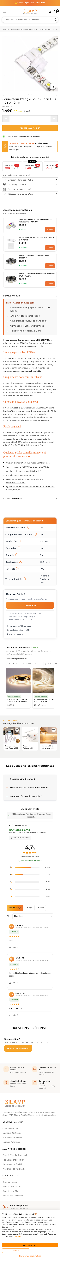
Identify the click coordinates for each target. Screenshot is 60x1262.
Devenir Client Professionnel (15, 1155)
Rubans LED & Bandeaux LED (22, 29)
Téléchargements (12, 499)
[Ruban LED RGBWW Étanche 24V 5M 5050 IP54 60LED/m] (11, 279)
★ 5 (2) (30, 908)
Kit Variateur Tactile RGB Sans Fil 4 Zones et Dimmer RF (36, 239)
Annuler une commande (13, 1196)
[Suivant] (56, 95)
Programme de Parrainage (14, 1169)
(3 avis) (27, 111)
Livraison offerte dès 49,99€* (20, 180)
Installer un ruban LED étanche (20, 475)
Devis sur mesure (10, 1182)
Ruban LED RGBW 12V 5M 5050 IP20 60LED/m (34, 257)
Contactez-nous (30, 605)
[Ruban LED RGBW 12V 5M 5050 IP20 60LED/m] (11, 261)
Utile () (15, 947)
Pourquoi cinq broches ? (22, 779)
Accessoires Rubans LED (45, 29)
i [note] (28, 527)
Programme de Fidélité (12, 1164)
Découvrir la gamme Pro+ (16, 659)
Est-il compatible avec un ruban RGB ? (29, 787)
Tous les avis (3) (15, 908)
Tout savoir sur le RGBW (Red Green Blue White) (28, 467)
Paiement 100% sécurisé (19, 175)
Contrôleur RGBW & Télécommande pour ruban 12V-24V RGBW (35, 221)
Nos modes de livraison (12, 1138)
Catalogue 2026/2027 (12, 1133)
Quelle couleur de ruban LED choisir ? (23, 471)
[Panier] (55, 11)
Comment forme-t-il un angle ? (26, 796)
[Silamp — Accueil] (15, 1103)
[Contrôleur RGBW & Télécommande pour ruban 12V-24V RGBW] (11, 225)
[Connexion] (50, 12)
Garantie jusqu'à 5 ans (18, 184)
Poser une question (19, 1048)
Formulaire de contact (12, 1187)
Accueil (6, 29)
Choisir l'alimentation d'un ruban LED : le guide (28, 463)
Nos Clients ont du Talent (13, 1160)
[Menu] (4, 12)
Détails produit (11, 296)
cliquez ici (19, 1236)
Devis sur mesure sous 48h (20, 189)
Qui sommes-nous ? (11, 1129)
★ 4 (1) (41, 908)
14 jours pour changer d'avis (20, 194)
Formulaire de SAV (10, 1191)
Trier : (9, 916)
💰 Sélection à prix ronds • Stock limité (30, 3)
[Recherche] (55, 19)
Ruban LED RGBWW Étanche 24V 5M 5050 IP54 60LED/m (37, 275)
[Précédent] (3, 95)
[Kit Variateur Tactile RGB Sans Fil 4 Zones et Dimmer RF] (11, 243)
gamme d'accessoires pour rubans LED (21, 371)
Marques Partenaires (11, 1142)
